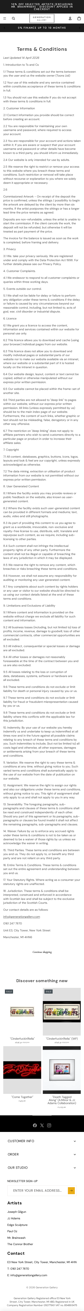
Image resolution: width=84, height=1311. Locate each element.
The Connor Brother (20, 1244)
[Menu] (4, 18)
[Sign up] (71, 1190)
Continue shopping (42, 952)
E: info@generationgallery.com (27, 1275)
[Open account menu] (70, 18)
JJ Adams (13, 1218)
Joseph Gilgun (16, 1212)
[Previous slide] (4, 27)
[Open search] (13, 18)
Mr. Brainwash (16, 1238)
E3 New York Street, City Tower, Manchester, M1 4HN (42, 1262)
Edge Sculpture (17, 1225)
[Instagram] (49, 1125)
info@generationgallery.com (21, 916)
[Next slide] (79, 27)
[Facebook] (34, 1125)
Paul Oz (12, 1231)
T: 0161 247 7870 (18, 1268)
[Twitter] (42, 1125)
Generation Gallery (47, 1287)
